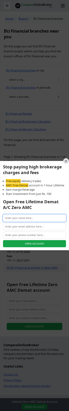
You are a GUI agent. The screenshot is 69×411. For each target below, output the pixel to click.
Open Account (34, 243)
